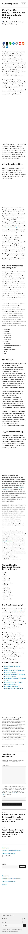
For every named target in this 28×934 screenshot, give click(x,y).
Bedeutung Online (10, 4)
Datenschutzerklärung (9, 792)
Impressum (5, 847)
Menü (23, 3)
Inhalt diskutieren (7, 541)
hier (22, 739)
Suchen (4, 864)
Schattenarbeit (17, 611)
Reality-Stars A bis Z (7, 915)
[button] (4, 43)
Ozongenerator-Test (12, 228)
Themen (4, 918)
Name (3, 796)
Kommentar (6, 765)
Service (4, 922)
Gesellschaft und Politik (7, 746)
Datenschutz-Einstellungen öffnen (10, 931)
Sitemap (4, 884)
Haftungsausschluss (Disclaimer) (11, 850)
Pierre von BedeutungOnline (9, 744)
